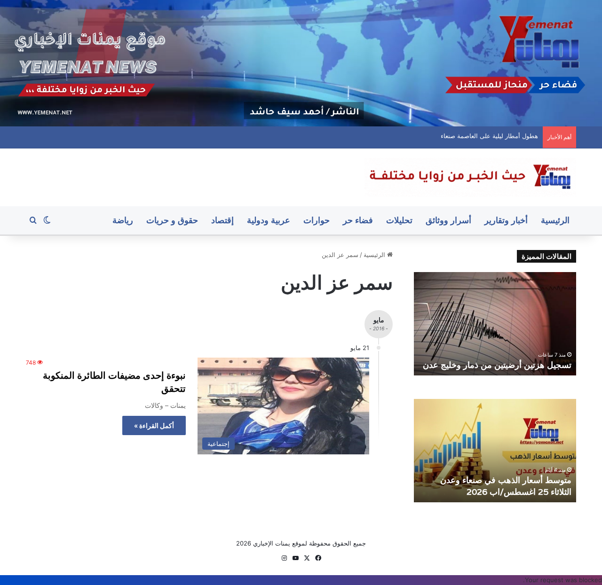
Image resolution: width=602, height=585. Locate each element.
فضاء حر (358, 220)
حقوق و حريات (172, 220)
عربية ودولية (268, 220)
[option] (495, 323)
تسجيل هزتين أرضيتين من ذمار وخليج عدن (497, 364)
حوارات (316, 220)
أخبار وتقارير (506, 220)
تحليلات (399, 220)
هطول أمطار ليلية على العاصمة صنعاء (498, 136)
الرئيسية (555, 220)
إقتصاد (222, 220)
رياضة (122, 220)
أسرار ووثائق (448, 220)
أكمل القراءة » (154, 425)
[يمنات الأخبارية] (470, 177)
